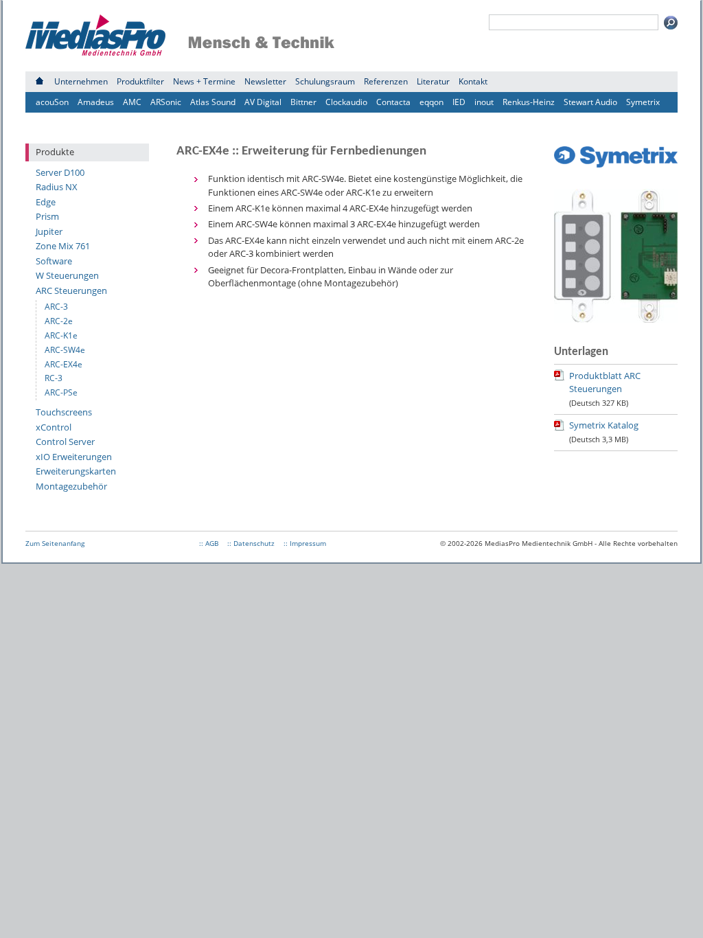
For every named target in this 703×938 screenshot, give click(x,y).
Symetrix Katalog (603, 425)
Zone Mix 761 (63, 246)
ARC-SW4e (65, 350)
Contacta (393, 102)
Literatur (433, 81)
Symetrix (643, 102)
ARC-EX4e (63, 364)
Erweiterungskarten (76, 471)
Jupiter (49, 231)
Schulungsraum (325, 81)
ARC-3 (56, 306)
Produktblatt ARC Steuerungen (605, 382)
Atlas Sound (212, 102)
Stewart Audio (590, 102)
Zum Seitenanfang (54, 543)
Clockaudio (346, 102)
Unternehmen (81, 81)
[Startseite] (39, 81)
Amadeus (96, 102)
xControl (53, 427)
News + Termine (204, 81)
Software (54, 261)
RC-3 (53, 378)
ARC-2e (59, 321)
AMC (132, 102)
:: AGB (208, 543)
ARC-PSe (61, 392)
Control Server (65, 441)
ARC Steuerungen (71, 290)
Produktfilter (140, 81)
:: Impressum (305, 543)
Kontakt (473, 81)
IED (458, 102)
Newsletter (265, 81)
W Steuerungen (67, 275)
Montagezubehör (71, 486)
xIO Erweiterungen (74, 456)
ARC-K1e (61, 335)
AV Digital (262, 102)
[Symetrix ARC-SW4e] (616, 319)
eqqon (431, 102)
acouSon (52, 102)
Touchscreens (64, 412)
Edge (46, 202)
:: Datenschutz (251, 543)
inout (484, 102)
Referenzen (386, 81)
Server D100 (60, 172)
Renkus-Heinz (529, 102)
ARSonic (165, 102)
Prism (47, 216)
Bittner (303, 102)
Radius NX (57, 187)
